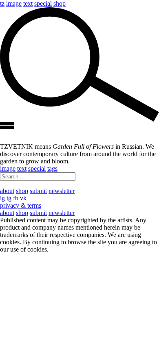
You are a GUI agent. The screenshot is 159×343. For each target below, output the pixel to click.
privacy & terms (20, 205)
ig (2, 198)
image (14, 3)
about (7, 190)
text (28, 3)
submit (38, 190)
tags (52, 168)
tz (2, 3)
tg (9, 198)
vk (23, 198)
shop (59, 3)
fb (15, 198)
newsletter (62, 190)
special (43, 3)
